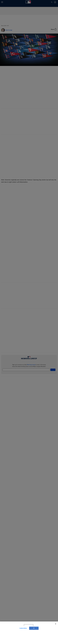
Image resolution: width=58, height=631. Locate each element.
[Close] (55, 624)
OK (34, 628)
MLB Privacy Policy (26, 625)
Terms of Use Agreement (38, 625)
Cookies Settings (23, 628)
